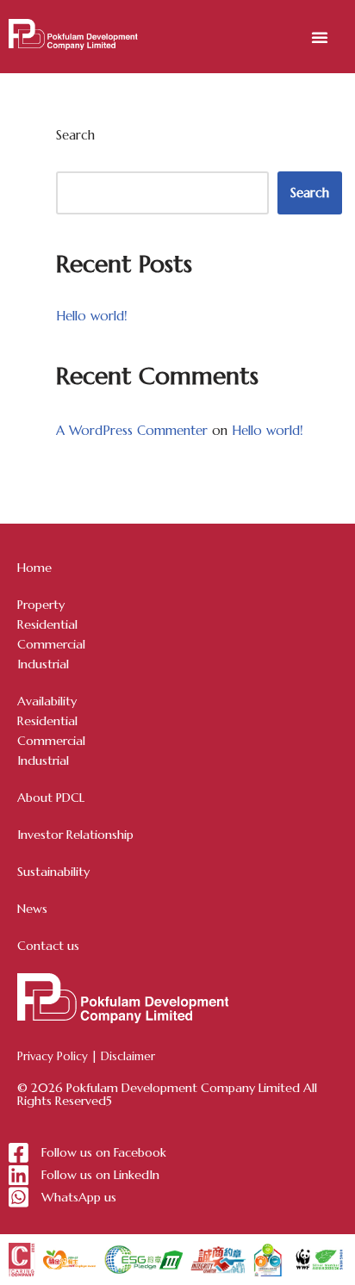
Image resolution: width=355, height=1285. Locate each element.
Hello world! (92, 315)
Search (75, 135)
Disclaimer (128, 1056)
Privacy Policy (52, 1056)
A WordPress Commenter (132, 430)
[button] (320, 37)
